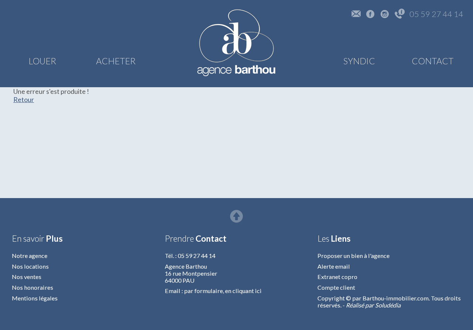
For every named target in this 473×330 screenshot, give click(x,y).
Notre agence (29, 255)
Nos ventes (26, 276)
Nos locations (30, 266)
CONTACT (432, 61)
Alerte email (333, 266)
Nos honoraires (32, 287)
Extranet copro (337, 276)
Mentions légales (35, 298)
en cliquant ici (243, 290)
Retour (23, 99)
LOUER (42, 61)
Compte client (336, 287)
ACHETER (116, 61)
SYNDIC (359, 61)
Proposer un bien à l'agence (353, 255)
